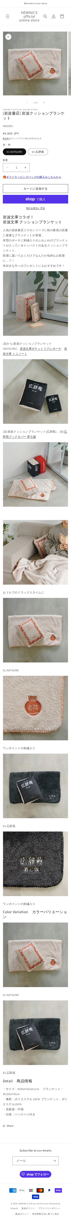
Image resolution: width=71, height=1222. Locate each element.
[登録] (54, 1160)
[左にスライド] (27, 102)
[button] (7, 16)
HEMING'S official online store (33, 1203)
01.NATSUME (14, 151)
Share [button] (10, 1125)
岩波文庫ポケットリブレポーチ (40, 348)
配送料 (6, 138)
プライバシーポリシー (49, 1208)
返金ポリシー (28, 1208)
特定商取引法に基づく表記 (45, 1214)
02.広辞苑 (38, 151)
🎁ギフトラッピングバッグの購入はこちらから (32, 177)
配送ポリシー (22, 1214)
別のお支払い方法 (35, 208)
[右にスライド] (44, 102)
